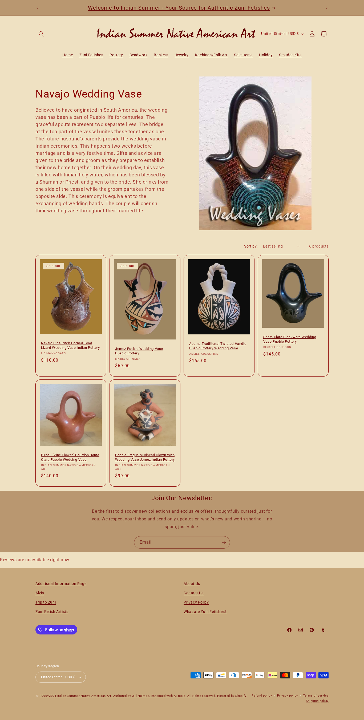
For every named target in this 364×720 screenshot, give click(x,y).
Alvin (39, 593)
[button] (41, 34)
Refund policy (262, 695)
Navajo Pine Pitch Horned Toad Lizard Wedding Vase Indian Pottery (70, 345)
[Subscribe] (224, 542)
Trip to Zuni (45, 602)
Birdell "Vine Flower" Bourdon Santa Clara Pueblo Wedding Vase (70, 457)
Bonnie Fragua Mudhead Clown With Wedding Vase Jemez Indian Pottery (145, 457)
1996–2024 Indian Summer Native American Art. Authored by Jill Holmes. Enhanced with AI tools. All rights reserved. (128, 696)
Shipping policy (317, 701)
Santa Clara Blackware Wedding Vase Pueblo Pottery (289, 339)
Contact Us (194, 593)
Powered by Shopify (231, 696)
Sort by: (250, 246)
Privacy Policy (196, 602)
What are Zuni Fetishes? (205, 611)
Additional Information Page (60, 583)
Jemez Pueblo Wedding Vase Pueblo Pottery (139, 351)
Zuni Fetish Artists (51, 611)
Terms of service (316, 695)
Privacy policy (287, 695)
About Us (192, 583)
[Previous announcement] (37, 8)
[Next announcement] (327, 8)
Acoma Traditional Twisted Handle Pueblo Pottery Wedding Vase (217, 346)
